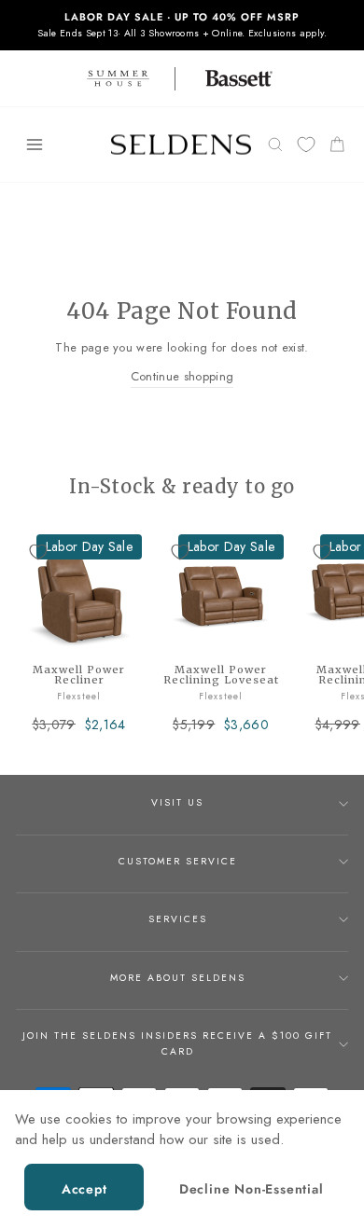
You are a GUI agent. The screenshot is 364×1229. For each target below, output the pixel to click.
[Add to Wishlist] (38, 552)
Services (177, 919)
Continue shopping (182, 376)
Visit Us (177, 802)
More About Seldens (177, 978)
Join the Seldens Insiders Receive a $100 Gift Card (177, 1043)
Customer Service (178, 861)
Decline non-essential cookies (251, 1195)
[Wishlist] (306, 145)
